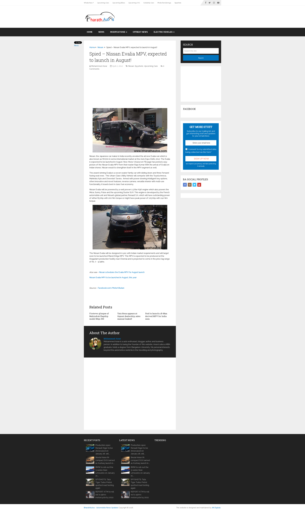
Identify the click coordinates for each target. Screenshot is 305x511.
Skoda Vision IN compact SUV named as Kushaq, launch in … (105, 460)
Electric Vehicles (163, 32)
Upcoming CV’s (134, 3)
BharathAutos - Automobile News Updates (101, 508)
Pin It (76, 45)
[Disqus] (129, 394)
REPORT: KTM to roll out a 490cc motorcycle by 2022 (104, 495)
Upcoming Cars (103, 3)
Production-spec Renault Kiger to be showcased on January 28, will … (104, 449)
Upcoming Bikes (118, 3)
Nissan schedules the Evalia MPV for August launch (122, 272)
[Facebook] (185, 185)
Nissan (131, 66)
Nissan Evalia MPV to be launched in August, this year (113, 277)
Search (201, 58)
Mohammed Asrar (99, 66)
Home (89, 32)
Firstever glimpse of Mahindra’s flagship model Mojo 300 (99, 316)
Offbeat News (140, 32)
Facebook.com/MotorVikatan (111, 288)
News (101, 32)
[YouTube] (199, 185)
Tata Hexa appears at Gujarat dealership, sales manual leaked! (128, 316)
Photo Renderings (164, 3)
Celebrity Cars (148, 3)
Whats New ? (89, 3)
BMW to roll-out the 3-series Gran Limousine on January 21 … (105, 471)
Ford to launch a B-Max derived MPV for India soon (156, 316)
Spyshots (178, 3)
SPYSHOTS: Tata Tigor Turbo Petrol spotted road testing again (104, 483)
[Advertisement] (177, 13)
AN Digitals (216, 508)
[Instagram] (190, 185)
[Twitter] (194, 185)
